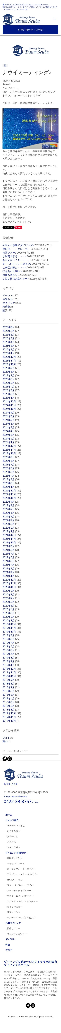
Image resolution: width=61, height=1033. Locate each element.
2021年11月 (12, 538)
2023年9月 (11, 457)
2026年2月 (11, 349)
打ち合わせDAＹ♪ (12, 271)
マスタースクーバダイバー (20, 895)
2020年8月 (11, 594)
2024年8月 (11, 416)
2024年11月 (12, 405)
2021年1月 (11, 576)
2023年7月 (11, 464)
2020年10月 (12, 587)
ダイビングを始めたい (16, 852)
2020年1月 (11, 620)
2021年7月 (11, 553)
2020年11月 (12, 583)
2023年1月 (11, 487)
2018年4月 (11, 698)
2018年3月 (11, 702)
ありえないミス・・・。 (16, 260)
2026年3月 (11, 345)
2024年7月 (11, 420)
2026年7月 (11, 331)
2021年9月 (11, 546)
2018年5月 (11, 694)
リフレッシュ (13, 912)
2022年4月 (11, 520)
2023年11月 (12, 449)
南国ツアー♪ (9, 252)
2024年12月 (12, 401)
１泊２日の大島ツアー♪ (16, 278)
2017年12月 (12, 713)
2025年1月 (11, 397)
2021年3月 (11, 568)
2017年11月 (12, 717)
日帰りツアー (13, 928)
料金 (7, 944)
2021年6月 (11, 557)
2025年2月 (11, 394)
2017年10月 (11, 720)
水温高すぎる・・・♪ (14, 256)
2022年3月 (11, 524)
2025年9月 (11, 368)
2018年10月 (12, 676)
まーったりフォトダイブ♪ (17, 263)
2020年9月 (11, 590)
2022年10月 (12, 498)
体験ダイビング (14, 858)
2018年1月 (11, 709)
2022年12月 (12, 490)
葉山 (6, 741)
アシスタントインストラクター (22, 901)
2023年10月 (12, 453)
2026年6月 (11, 334)
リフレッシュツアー (17, 933)
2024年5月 (11, 427)
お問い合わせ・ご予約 (30, 29)
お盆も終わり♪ (11, 275)
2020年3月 (11, 613)
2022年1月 (11, 531)
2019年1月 (11, 665)
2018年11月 (12, 672)
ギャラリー (10, 939)
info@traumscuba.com (15, 796)
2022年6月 (11, 512)
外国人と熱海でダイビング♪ (18, 245)
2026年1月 (11, 353)
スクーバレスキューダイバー (21, 885)
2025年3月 (11, 390)
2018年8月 (11, 683)
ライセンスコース (16, 863)
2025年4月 (11, 386)
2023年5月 (11, 472)
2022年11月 (12, 494)
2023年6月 (11, 468)
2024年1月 (11, 442)
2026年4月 (11, 342)
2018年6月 (11, 691)
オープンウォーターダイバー (21, 868)
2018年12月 (12, 668)
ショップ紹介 (12, 820)
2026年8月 (11, 327)
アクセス (11, 841)
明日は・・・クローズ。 (16, 249)
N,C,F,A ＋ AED (14, 879)
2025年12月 (12, 357)
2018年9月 (11, 680)
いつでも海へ (13, 830)
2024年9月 (11, 412)
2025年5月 (11, 383)
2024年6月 (11, 423)
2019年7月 (11, 642)
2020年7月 (11, 598)
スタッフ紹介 (13, 847)
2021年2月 (11, 572)
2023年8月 (11, 461)
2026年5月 (11, 338)
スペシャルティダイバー (19, 890)
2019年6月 (11, 646)
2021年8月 (11, 550)
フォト (8, 737)
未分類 (8, 306)
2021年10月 (12, 542)
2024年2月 (11, 438)
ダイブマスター (14, 906)
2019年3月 (11, 657)
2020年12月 (12, 579)
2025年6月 (11, 379)
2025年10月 (12, 364)
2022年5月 (11, 516)
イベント (10, 295)
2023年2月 (11, 483)
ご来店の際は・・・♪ (14, 267)
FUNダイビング (13, 922)
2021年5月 (11, 561)
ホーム (8, 814)
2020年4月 (11, 609)
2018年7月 (11, 687)
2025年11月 (12, 360)
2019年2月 (11, 661)
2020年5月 (10, 605)
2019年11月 (12, 628)
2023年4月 (11, 475)
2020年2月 (11, 616)
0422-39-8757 (21, 801)
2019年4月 (11, 654)
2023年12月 (12, 446)
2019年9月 (11, 635)
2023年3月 (11, 479)
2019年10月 (12, 631)
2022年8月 (11, 505)
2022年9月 (11, 501)
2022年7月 (11, 509)
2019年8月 (11, 639)
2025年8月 (11, 371)
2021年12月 (12, 535)
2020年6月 (11, 602)
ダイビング (12, 303)
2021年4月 (11, 564)
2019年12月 (12, 624)
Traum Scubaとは (16, 825)
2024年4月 (11, 431)
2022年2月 (11, 527)
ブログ (8, 950)
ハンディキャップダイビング (21, 917)
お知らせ (10, 299)
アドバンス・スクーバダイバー (22, 874)
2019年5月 (11, 650)
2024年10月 (12, 409)
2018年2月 (11, 706)
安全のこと (12, 836)
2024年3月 (11, 435)
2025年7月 (11, 375)
